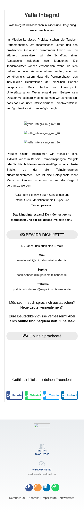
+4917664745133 (42, 469)
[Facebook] (29, 487)
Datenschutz (17, 498)
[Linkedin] (46, 487)
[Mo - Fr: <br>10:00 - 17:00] (42, 446)
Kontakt (34, 498)
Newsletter (67, 498)
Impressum (49, 498)
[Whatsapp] (55, 487)
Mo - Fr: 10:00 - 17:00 (42, 452)
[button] (14, 395)
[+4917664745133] (42, 463)
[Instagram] (38, 487)
